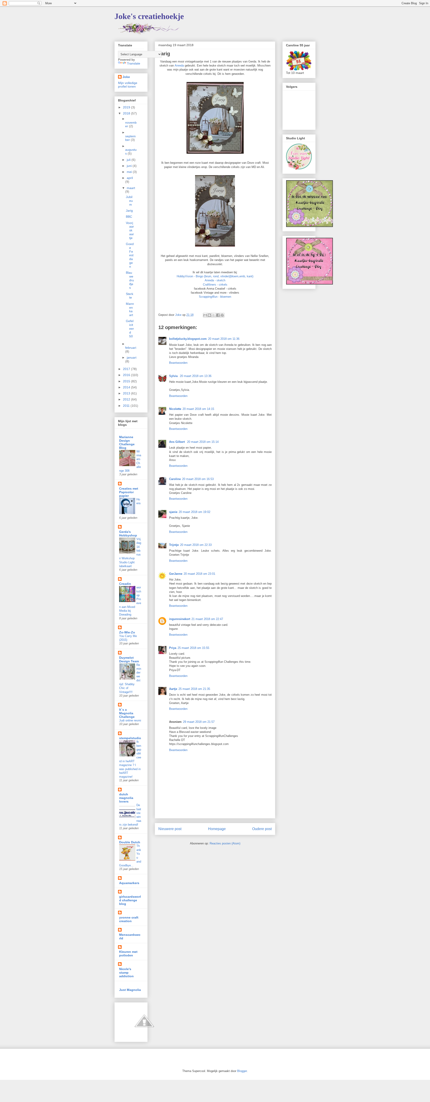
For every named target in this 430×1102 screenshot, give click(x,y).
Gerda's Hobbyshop (128, 533)
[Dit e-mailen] (205, 315)
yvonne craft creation (128, 919)
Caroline (175, 479)
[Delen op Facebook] (218, 315)
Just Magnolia (130, 990)
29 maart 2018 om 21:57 (199, 721)
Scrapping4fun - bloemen (215, 296)
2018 (127, 113)
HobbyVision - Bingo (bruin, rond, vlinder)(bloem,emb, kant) (215, 276)
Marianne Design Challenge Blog (127, 442)
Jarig (129, 210)
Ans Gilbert (177, 441)
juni (130, 166)
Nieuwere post (169, 829)
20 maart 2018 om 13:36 (195, 376)
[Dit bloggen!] (209, 315)
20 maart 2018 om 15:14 (203, 441)
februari (130, 347)
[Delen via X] (213, 315)
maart (131, 188)
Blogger (242, 1071)
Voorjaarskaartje (130, 230)
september (130, 138)
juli (129, 159)
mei (130, 172)
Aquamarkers (129, 883)
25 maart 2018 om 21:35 (194, 689)
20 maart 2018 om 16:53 (198, 479)
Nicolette (175, 409)
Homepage (217, 829)
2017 (127, 369)
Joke (126, 77)
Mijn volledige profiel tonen (127, 84)
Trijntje (174, 545)
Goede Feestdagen (130, 255)
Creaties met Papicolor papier (128, 492)
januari (131, 357)
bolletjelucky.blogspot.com (188, 338)
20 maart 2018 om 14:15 (198, 409)
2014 (127, 387)
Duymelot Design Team (129, 659)
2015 (127, 381)
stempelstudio (130, 738)
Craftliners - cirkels (215, 284)
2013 (127, 393)
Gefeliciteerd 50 (130, 328)
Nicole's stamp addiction (126, 972)
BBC (129, 216)
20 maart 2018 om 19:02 (194, 512)
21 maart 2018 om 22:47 (207, 619)
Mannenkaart (130, 309)
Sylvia (173, 376)
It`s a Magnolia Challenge (127, 713)
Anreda (179, 65)
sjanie (173, 512)
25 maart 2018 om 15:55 (193, 648)
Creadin (125, 583)
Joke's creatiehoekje (149, 16)
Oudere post (262, 829)
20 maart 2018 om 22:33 (196, 545)
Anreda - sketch (215, 280)
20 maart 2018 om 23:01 (199, 573)
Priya (172, 648)
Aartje (173, 689)
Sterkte (129, 295)
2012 (127, 399)
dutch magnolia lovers (126, 797)
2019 (127, 107)
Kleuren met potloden (128, 953)
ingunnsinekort (179, 619)
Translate (133, 63)
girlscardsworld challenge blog (130, 900)
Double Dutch (129, 842)
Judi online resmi (130, 720)
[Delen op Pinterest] (222, 315)
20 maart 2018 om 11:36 (223, 338)
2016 (127, 375)
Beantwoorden (178, 362)
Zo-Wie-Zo (127, 632)
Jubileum (129, 200)
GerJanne (175, 573)
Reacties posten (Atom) (225, 843)
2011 (127, 405)
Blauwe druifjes (130, 280)
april (130, 178)
